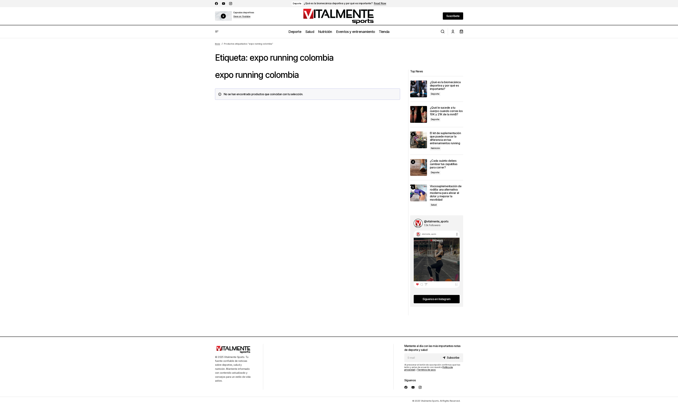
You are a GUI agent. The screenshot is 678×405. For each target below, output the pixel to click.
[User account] (453, 31)
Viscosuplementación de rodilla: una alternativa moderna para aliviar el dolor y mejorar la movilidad (446, 193)
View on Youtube (241, 16)
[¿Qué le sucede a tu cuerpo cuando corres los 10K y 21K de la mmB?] (418, 114)
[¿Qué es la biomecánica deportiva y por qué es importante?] (418, 89)
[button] (217, 31)
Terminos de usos (426, 369)
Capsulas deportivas (243, 12)
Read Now (380, 3)
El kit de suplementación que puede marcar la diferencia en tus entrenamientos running (445, 138)
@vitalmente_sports (436, 221)
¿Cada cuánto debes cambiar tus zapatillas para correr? (443, 164)
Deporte (297, 3)
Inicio (217, 43)
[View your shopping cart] (461, 31)
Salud (434, 204)
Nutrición (435, 148)
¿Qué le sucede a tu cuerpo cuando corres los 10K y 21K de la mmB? (446, 111)
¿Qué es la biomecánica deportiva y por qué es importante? (338, 3)
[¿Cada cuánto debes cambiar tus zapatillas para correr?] (418, 167)
